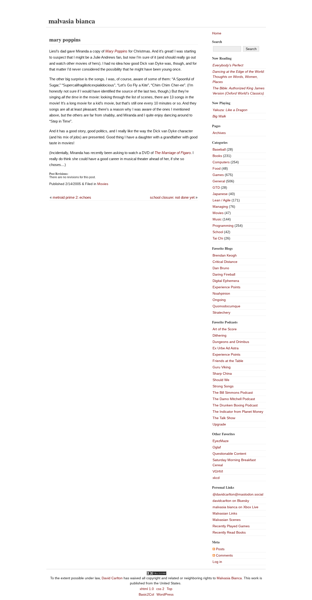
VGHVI (218, 471)
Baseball (219, 149)
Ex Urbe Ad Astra (226, 348)
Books (217, 156)
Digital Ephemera (226, 281)
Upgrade (219, 424)
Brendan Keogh (225, 255)
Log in (217, 562)
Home (216, 33)
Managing (220, 206)
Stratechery (221, 312)
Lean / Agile (222, 200)
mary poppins (64, 39)
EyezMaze (221, 441)
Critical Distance (225, 262)
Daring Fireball (224, 274)
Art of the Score (225, 329)
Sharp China (222, 373)
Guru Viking (222, 367)
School (218, 232)
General (219, 181)
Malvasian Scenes (227, 520)
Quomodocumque (226, 306)
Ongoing (219, 300)
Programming (223, 226)
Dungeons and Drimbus (231, 342)
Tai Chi (218, 238)
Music (217, 219)
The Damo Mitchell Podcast (234, 399)
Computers (221, 162)
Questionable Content (229, 453)
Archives (219, 133)
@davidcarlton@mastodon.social (238, 494)
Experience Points (226, 287)
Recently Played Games (231, 526)
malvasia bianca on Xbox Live (235, 507)
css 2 (160, 589)
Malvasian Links (225, 513)
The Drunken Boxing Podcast (235, 405)
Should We (221, 380)
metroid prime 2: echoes (72, 197)
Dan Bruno (221, 268)
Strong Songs (223, 386)
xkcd (216, 478)
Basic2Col (146, 594)
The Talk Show (224, 418)
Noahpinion (221, 293)
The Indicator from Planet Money (238, 412)
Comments (224, 555)
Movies (102, 184)
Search (217, 41)
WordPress (165, 594)
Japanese (220, 194)
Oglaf (217, 447)
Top (169, 589)
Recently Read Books (229, 532)
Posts (219, 549)
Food (217, 168)
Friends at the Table (228, 361)
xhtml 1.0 (147, 589)
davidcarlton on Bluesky (231, 501)
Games (218, 175)
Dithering (219, 335)
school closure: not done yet (172, 197)
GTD (216, 187)
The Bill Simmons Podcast (233, 392)
